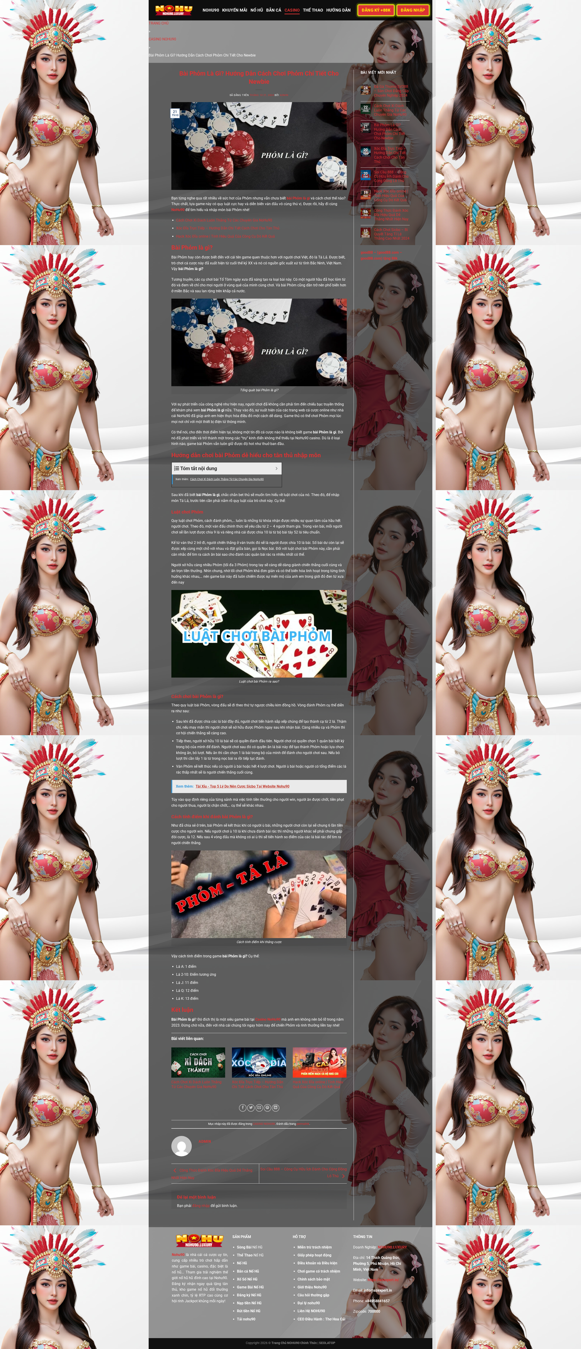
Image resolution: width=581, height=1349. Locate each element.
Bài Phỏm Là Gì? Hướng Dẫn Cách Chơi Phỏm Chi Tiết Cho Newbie (389, 131)
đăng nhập (201, 1206)
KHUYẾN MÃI (234, 10)
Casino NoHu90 (268, 1019)
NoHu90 (178, 210)
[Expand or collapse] (276, 468)
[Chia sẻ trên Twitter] (251, 1108)
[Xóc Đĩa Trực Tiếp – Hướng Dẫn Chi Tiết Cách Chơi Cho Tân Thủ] (259, 1062)
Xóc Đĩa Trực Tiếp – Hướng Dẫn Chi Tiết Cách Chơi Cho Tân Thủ (227, 228)
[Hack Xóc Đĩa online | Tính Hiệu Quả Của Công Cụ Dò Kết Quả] (320, 1062)
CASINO (292, 10)
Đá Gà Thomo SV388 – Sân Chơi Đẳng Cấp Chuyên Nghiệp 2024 (391, 90)
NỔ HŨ (257, 10)
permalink (303, 1123)
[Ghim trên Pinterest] (267, 1108)
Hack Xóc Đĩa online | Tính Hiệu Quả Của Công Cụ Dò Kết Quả (225, 236)
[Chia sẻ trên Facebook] (242, 1108)
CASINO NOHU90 (264, 1123)
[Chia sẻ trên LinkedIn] (275, 1108)
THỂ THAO (313, 10)
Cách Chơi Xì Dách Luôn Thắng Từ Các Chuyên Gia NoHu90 (224, 220)
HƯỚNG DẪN (338, 10)
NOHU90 (211, 10)
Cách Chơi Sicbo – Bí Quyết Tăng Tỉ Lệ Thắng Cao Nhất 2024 (391, 234)
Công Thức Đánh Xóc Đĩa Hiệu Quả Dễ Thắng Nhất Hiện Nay (391, 214)
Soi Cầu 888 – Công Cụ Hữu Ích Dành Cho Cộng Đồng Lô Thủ (391, 176)
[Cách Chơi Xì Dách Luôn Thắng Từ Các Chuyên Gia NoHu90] (198, 1062)
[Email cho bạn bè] (259, 1108)
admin (284, 95)
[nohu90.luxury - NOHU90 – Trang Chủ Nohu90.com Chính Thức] (174, 10)
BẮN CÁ (273, 10)
